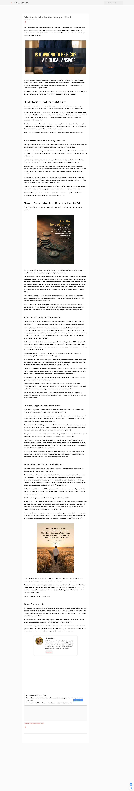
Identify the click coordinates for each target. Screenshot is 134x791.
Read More (49, 652)
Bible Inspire (21, 2)
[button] (25, 22)
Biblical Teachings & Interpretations (34, 723)
